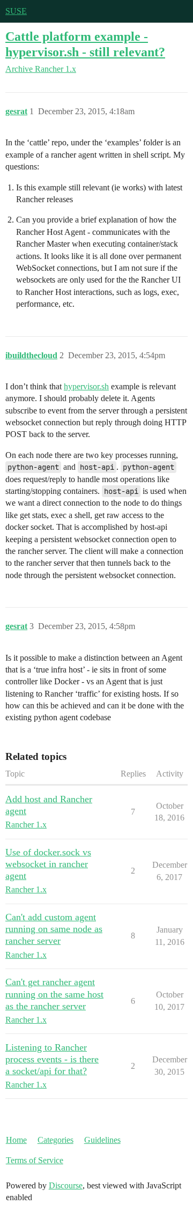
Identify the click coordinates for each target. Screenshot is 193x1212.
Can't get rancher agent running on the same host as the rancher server (54, 994)
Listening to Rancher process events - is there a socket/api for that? (52, 1059)
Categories (55, 1139)
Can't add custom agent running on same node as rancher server (53, 929)
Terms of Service (34, 1160)
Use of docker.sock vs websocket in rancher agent (48, 864)
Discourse (66, 1185)
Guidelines (102, 1139)
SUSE (16, 11)
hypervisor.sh (86, 386)
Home (16, 1139)
